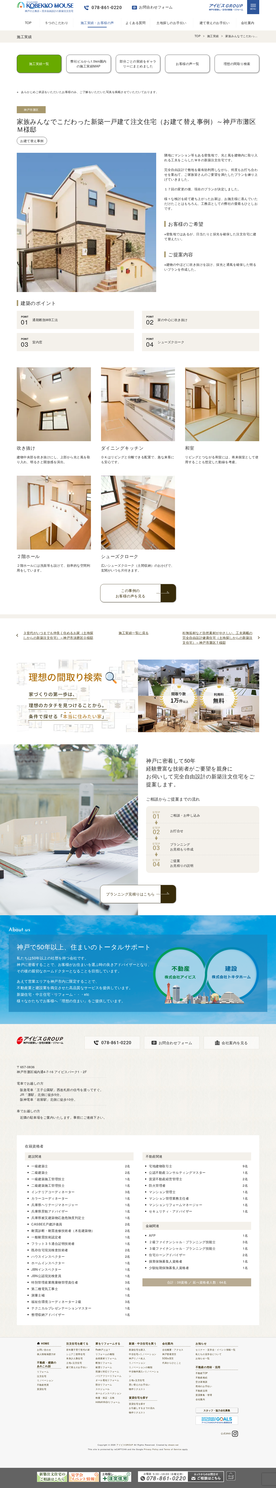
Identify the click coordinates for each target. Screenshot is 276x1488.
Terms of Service (172, 1449)
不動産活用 (201, 1390)
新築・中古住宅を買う (143, 1343)
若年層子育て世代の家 (78, 1349)
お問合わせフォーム (175, 1042)
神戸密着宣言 (169, 1354)
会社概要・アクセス (172, 1349)
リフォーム (43, 1371)
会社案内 (247, 22)
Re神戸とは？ (103, 1349)
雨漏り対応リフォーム (107, 1371)
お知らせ (201, 1343)
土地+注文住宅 (74, 1362)
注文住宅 (41, 1376)
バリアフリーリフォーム (108, 1375)
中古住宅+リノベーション (142, 1354)
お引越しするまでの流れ (142, 1407)
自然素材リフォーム (106, 1358)
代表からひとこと (171, 1362)
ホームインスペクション (108, 1393)
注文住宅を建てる (77, 1343)
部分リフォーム (104, 1384)
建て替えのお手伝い (215, 22)
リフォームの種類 (105, 1354)
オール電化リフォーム (107, 1380)
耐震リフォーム (104, 1367)
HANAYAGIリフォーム (108, 1402)
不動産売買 (43, 1384)
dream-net (173, 1444)
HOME (45, 1343)
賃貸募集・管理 (204, 1394)
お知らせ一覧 (203, 1358)
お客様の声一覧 (187, 63)
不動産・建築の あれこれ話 (46, 1364)
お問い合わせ (44, 1349)
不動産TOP (202, 1373)
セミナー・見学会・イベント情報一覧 (216, 1349)
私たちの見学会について (208, 1354)
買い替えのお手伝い (139, 1384)
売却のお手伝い (204, 1386)
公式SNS (226, 1433)
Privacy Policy (151, 1449)
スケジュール (103, 1389)
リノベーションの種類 (141, 1367)
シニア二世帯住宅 (75, 1354)
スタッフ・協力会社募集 (216, 1410)
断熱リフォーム (104, 1362)
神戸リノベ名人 (137, 1358)
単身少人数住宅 (74, 1358)
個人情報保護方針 (46, 1354)
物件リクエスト (137, 1389)
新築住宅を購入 (137, 1349)
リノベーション (45, 1380)
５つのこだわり (56, 22)
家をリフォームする (108, 1343)
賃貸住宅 (41, 1389)
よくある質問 (135, 22)
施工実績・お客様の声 (97, 22)
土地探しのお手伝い (171, 22)
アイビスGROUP (124, 1444)
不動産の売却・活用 (208, 1367)
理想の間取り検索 (237, 63)
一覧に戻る (134, 632)
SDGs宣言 (168, 1358)
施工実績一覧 (39, 63)
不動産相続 (201, 1377)
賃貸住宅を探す (138, 1397)
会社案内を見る (235, 1042)
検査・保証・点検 (105, 1397)
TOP (28, 22)
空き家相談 (201, 1381)
